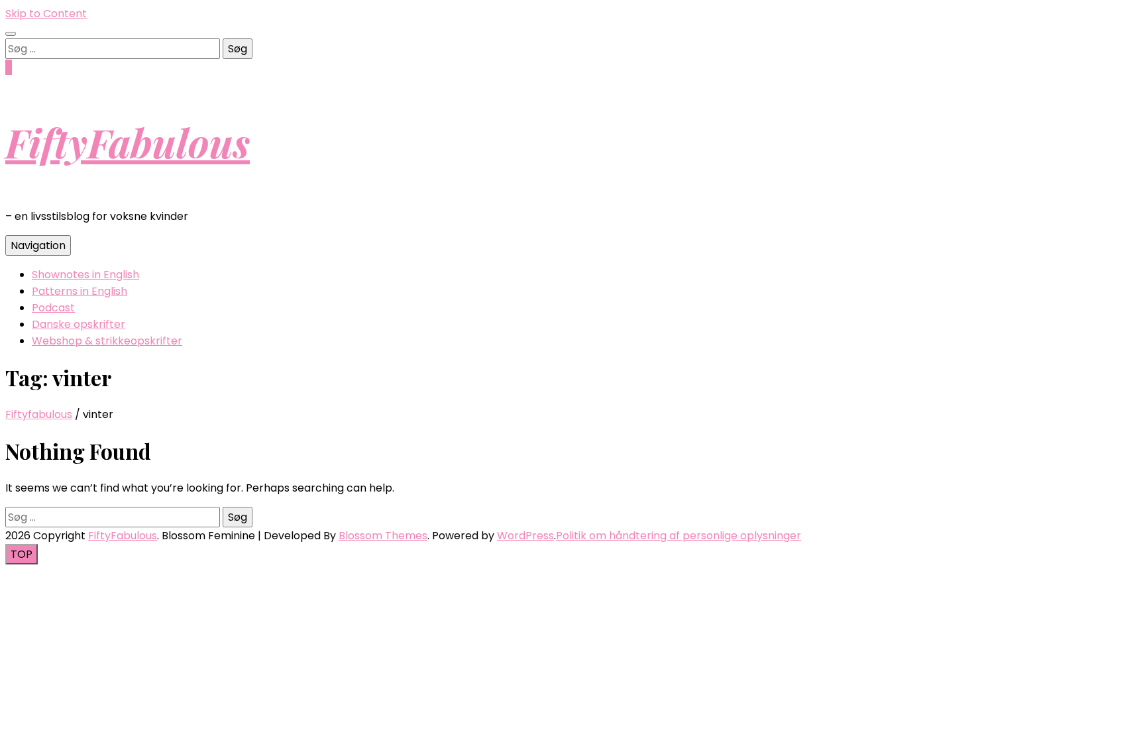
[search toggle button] (10, 34)
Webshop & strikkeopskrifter (107, 340)
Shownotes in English (85, 274)
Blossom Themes (383, 535)
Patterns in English (79, 291)
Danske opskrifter (78, 324)
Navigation (38, 245)
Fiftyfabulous (38, 414)
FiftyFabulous (127, 141)
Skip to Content (46, 13)
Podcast (53, 307)
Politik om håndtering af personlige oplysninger (678, 535)
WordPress (525, 535)
